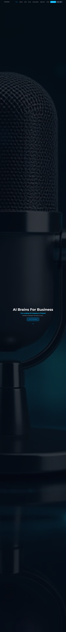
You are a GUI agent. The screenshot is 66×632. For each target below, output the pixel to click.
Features (21, 1)
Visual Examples (35, 1)
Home (17, 1)
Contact (47, 1)
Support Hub (42, 1)
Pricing (29, 1)
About (25, 1)
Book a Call (53, 1)
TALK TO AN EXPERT (33, 319)
